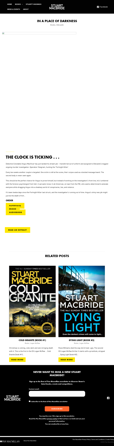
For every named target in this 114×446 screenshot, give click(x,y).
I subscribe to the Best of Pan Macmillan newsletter (49, 401)
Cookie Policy (110, 439)
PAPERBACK (15, 206)
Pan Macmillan (31, 441)
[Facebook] (108, 398)
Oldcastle (60, 25)
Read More (17, 359)
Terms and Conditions (98, 439)
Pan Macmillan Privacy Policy (81, 439)
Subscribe (57, 409)
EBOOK (12, 209)
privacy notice (52, 419)
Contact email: (34, 389)
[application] (22, 4)
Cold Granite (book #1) (32, 340)
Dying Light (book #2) (81, 340)
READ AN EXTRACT (17, 230)
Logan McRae (35, 343)
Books (52, 25)
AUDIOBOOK (15, 212)
